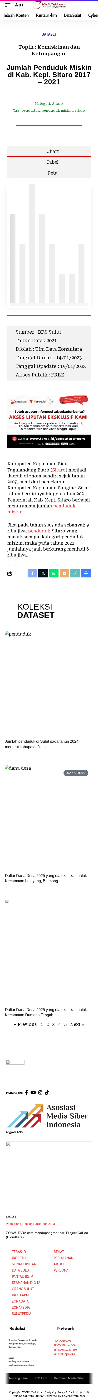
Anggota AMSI (14, 1132)
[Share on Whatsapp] (54, 573)
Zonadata (20, 1301)
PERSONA (61, 1270)
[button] (9, 5)
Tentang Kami (18, 1378)
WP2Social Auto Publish (28, 1396)
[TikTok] (47, 1092)
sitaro (80, 110)
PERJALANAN (64, 1258)
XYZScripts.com (74, 1396)
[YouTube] (33, 1092)
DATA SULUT (21, 1270)
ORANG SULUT (23, 1289)
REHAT (59, 1251)
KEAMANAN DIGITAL (27, 1282)
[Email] (64, 573)
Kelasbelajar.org (64, 1354)
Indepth (19, 1258)
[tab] (49, 151)
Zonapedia (21, 1307)
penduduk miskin (57, 110)
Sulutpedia (21, 1313)
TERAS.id (19, 1251)
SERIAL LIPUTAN (24, 1264)
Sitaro (57, 103)
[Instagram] (40, 1092)
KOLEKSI (35, 611)
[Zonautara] (49, 5)
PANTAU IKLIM (22, 1276)
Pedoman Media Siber (69, 1378)
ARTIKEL (60, 1264)
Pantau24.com (62, 1340)
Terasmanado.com (65, 1350)
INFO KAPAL (20, 1295)
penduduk (30, 110)
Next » (77, 1024)
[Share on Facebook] (32, 573)
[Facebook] (26, 1092)
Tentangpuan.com (65, 1345)
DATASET (49, 34)
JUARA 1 (11, 1217)
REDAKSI (41, 1378)
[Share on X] (43, 573)
